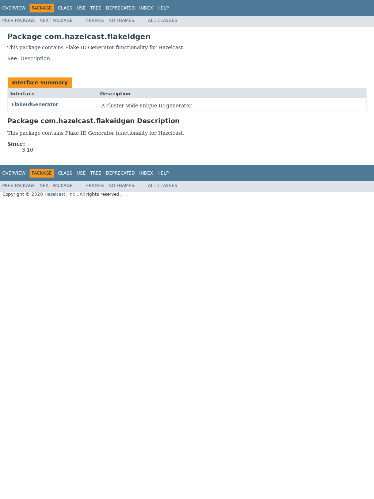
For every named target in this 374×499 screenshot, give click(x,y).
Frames (95, 20)
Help (163, 8)
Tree (96, 8)
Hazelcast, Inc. (61, 194)
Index (146, 8)
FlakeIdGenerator (34, 104)
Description (35, 58)
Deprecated (120, 8)
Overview (14, 8)
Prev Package (18, 20)
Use (81, 8)
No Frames (121, 20)
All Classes (163, 20)
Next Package (56, 20)
